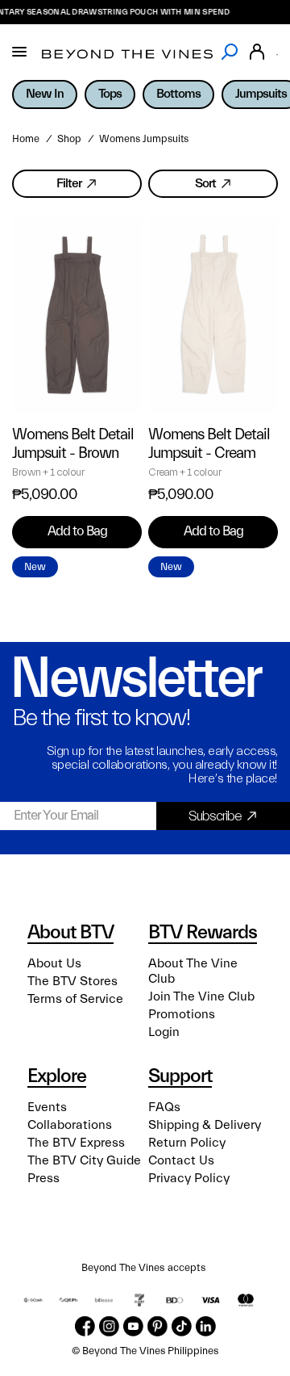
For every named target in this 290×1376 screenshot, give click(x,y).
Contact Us (181, 1160)
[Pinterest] (157, 1326)
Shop (69, 139)
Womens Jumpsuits (143, 139)
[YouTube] (133, 1326)
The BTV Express (76, 1142)
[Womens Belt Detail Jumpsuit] (77, 315)
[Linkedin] (206, 1326)
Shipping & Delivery (204, 1125)
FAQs (164, 1107)
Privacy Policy (189, 1178)
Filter (68, 183)
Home (25, 139)
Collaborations (69, 1125)
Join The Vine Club (201, 996)
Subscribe (215, 816)
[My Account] (257, 52)
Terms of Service (75, 999)
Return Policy (187, 1142)
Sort (205, 183)
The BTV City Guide (84, 1160)
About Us (54, 963)
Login (164, 1032)
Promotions (181, 1014)
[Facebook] (85, 1326)
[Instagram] (109, 1326)
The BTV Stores (72, 981)
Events (47, 1107)
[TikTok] (182, 1326)
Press (43, 1178)
